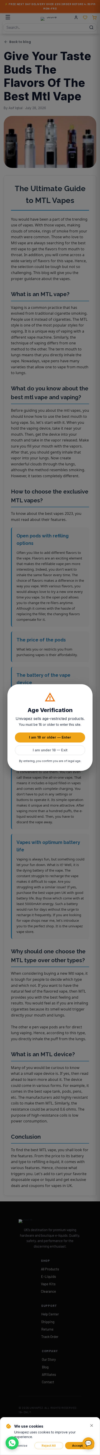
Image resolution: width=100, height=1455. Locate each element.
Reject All (49, 1445)
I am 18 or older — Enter (50, 737)
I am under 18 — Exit (50, 750)
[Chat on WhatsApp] (12, 1442)
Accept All (79, 1445)
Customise (19, 1445)
